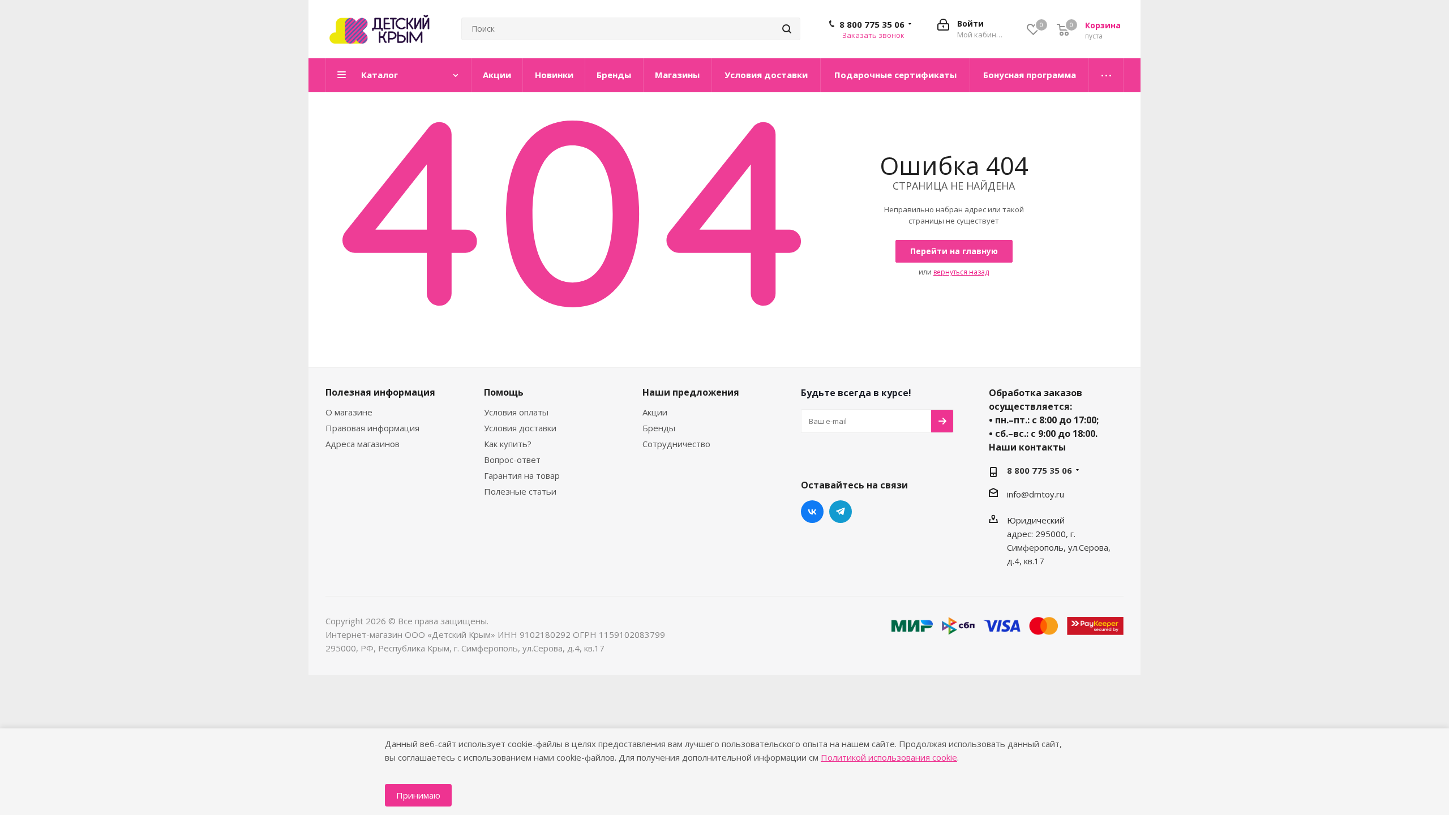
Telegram (840, 511)
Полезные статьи (520, 491)
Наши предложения (690, 392)
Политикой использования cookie (889, 757)
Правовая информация (372, 428)
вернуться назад (961, 272)
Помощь (504, 392)
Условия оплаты (516, 412)
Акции (654, 412)
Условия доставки (520, 428)
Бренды (658, 428)
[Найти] (786, 29)
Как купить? (507, 443)
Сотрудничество (676, 443)
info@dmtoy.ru (1035, 494)
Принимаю (418, 795)
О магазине (348, 412)
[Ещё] (1106, 75)
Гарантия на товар (522, 475)
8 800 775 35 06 (871, 24)
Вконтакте (812, 511)
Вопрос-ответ (512, 459)
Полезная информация (380, 392)
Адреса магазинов (362, 443)
